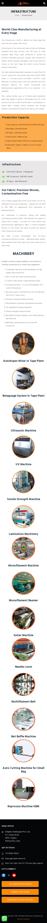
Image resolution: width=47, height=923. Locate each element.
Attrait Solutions (23, 919)
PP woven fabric (30, 201)
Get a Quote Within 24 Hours (20, 884)
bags (40, 40)
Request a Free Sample (20, 891)
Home (17, 15)
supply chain (17, 43)
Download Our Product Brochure (20, 899)
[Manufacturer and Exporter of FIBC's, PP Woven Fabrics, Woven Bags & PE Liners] (23, 3)
